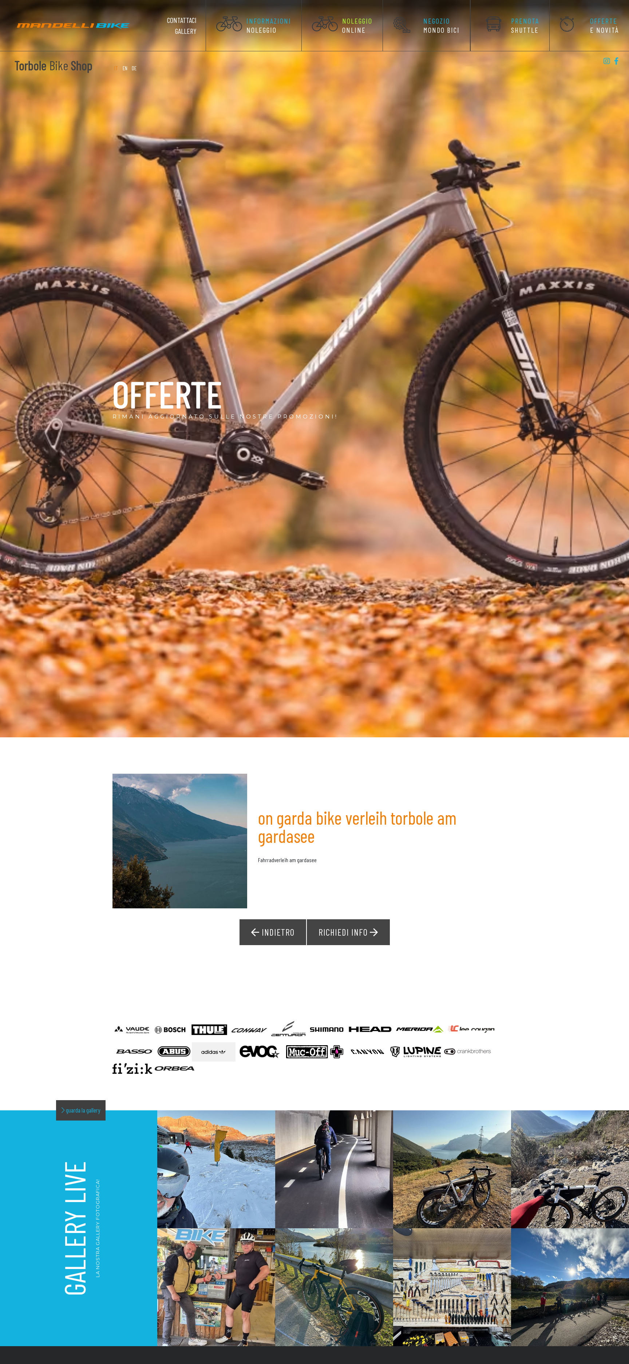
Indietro (277, 932)
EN (125, 68)
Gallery (186, 31)
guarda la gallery (82, 1110)
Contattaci (182, 20)
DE (134, 68)
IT (116, 68)
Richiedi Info (344, 932)
